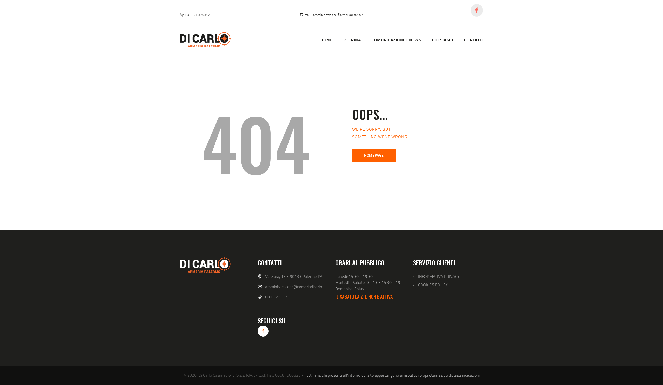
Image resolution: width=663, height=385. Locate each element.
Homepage (374, 155)
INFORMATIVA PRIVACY (439, 276)
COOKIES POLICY (433, 285)
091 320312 (276, 297)
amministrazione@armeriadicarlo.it (295, 286)
